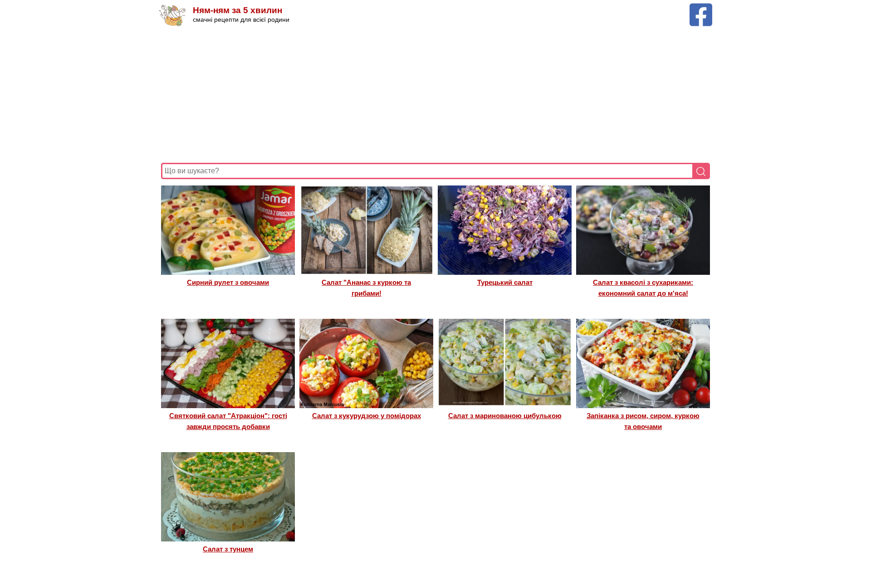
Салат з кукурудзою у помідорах (366, 415)
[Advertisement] (433, 94)
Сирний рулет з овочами (228, 282)
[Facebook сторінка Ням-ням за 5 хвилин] (701, 7)
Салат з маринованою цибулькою (505, 415)
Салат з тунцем (228, 549)
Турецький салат (505, 282)
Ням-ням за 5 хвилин (237, 10)
